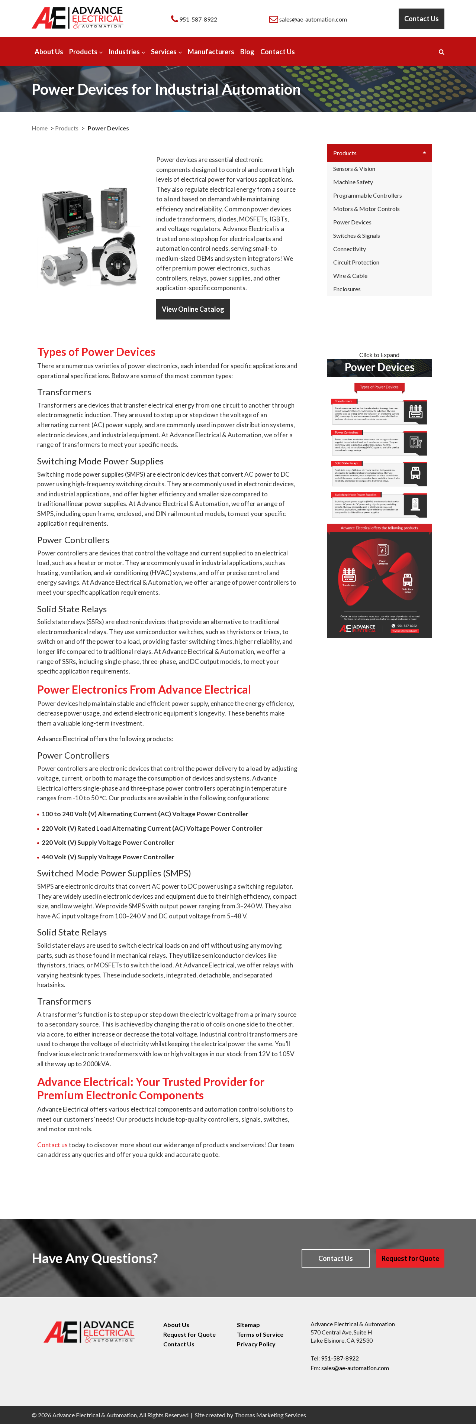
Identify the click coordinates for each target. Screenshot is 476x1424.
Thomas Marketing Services (270, 1414)
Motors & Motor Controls (366, 208)
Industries (124, 52)
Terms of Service (260, 1334)
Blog (247, 52)
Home (40, 128)
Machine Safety (353, 181)
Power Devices (352, 222)
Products (83, 52)
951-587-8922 (340, 1358)
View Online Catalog (193, 309)
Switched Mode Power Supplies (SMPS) (114, 872)
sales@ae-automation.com (355, 1367)
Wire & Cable (350, 275)
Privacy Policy (256, 1343)
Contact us (52, 1145)
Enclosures (347, 288)
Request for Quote (410, 1258)
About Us (49, 52)
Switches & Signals (356, 235)
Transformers (64, 391)
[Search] (441, 51)
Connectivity (349, 248)
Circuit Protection (356, 262)
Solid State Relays (72, 608)
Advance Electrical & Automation (94, 1414)
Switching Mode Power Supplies (100, 460)
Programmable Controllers (367, 195)
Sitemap (248, 1324)
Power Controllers (73, 539)
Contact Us (421, 18)
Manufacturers (211, 52)
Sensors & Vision (354, 168)
